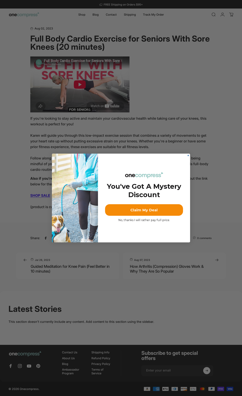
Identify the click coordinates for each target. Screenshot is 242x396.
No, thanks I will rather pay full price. (144, 220)
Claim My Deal (144, 210)
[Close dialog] (188, 155)
